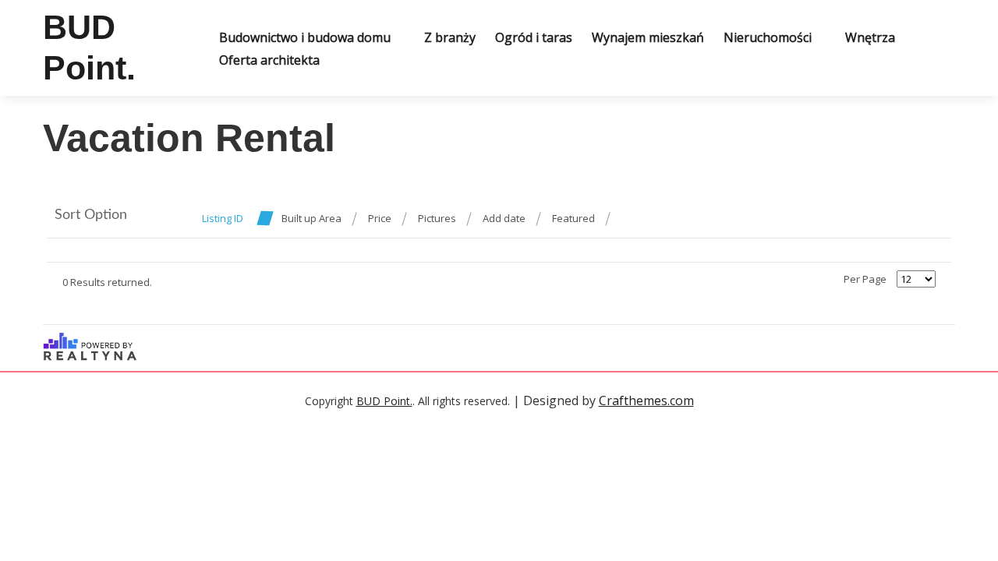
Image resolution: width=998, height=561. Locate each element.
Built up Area (311, 218)
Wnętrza (870, 37)
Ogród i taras (533, 37)
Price (379, 218)
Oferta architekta (269, 60)
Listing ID (222, 218)
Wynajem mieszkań (648, 37)
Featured (573, 218)
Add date (504, 218)
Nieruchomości (768, 37)
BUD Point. (384, 400)
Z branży (450, 37)
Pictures (437, 218)
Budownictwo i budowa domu (305, 37)
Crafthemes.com (646, 400)
